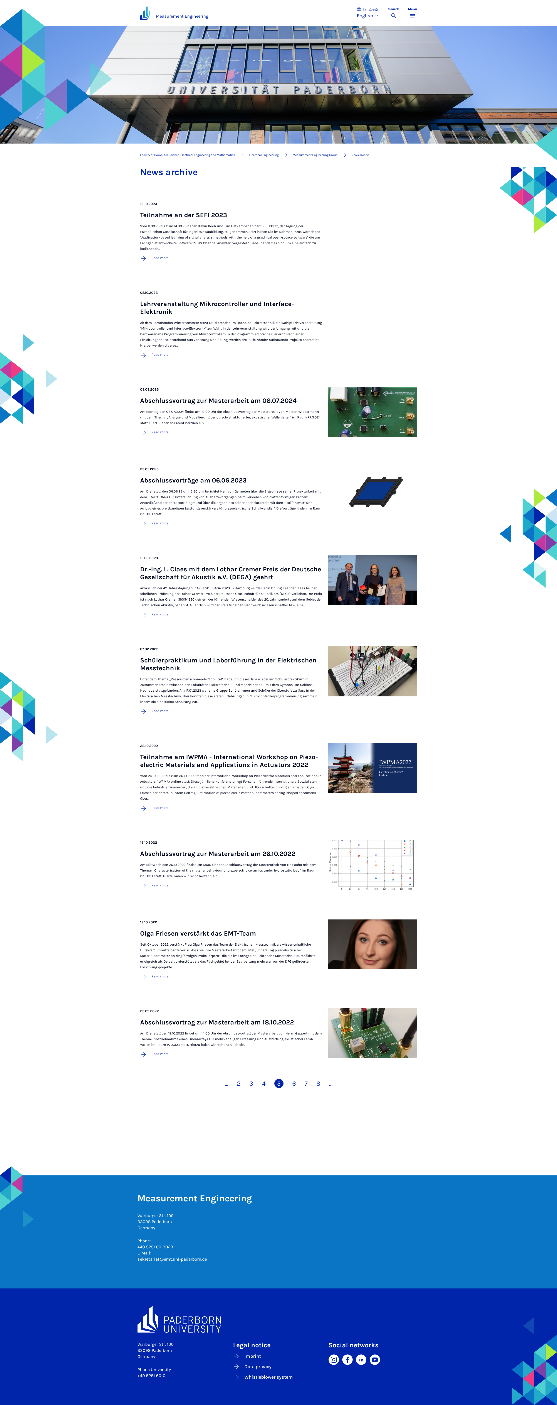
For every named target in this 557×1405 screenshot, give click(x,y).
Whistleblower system (268, 1377)
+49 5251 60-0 (151, 1375)
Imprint (252, 1356)
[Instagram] (334, 1359)
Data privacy (258, 1366)
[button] (370, 13)
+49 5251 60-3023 (155, 1246)
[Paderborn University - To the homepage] (145, 13)
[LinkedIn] (361, 1359)
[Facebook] (347, 1359)
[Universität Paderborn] (279, 1319)
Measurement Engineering (182, 16)
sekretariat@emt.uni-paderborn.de (172, 1259)
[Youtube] (375, 1359)
